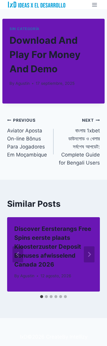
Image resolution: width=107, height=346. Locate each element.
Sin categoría (25, 28)
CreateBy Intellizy (66, 337)
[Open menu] (94, 4)
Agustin (22, 83)
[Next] (89, 254)
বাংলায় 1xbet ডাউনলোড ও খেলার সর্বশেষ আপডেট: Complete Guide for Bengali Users (79, 142)
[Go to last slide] (17, 254)
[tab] (41, 296)
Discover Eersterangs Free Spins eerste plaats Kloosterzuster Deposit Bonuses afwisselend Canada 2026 (52, 246)
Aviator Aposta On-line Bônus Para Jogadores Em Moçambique (27, 138)
